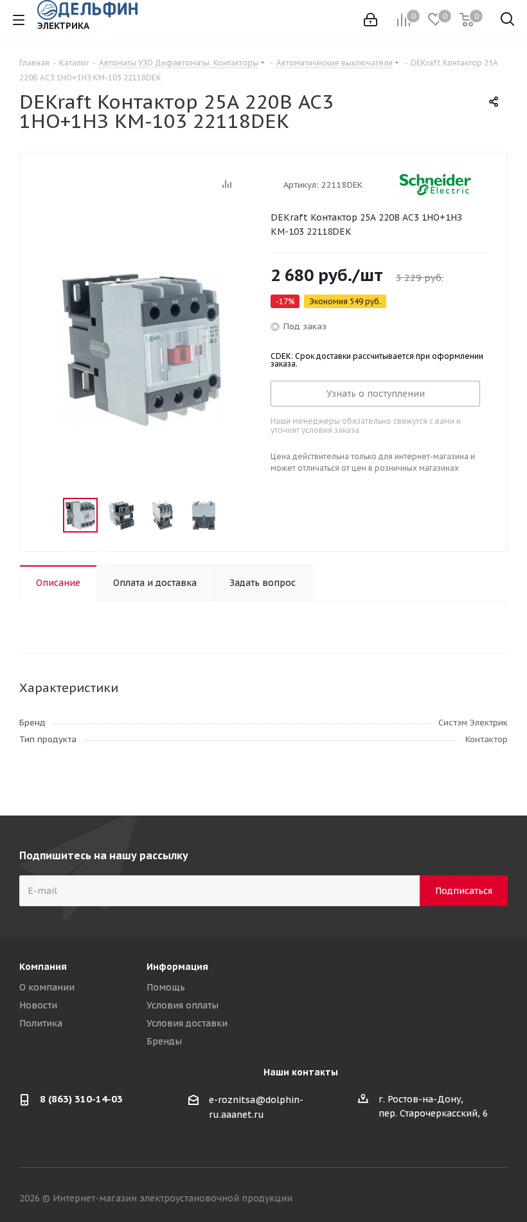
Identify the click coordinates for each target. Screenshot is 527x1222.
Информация (177, 966)
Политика (40, 1023)
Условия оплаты (183, 1005)
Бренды (164, 1041)
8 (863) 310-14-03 (81, 1099)
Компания (43, 966)
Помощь (166, 987)
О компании (47, 987)
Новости (38, 1005)
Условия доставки (187, 1023)
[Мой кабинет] (370, 20)
